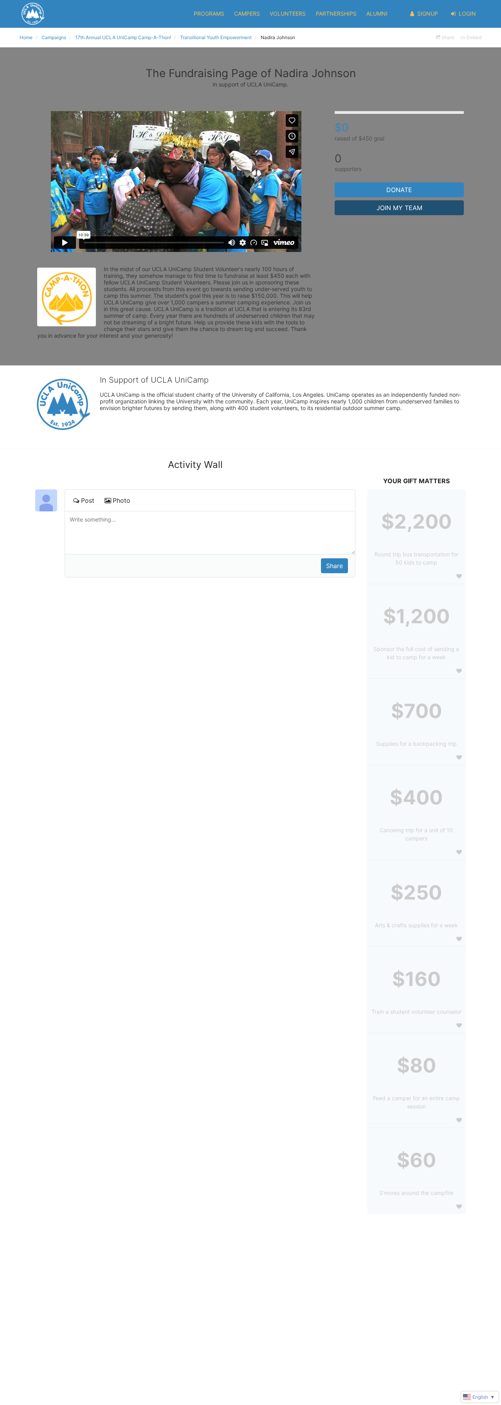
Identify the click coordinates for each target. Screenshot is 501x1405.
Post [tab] (87, 500)
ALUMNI (376, 13)
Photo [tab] (121, 500)
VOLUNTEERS (288, 13)
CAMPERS (247, 13)
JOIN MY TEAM (399, 208)
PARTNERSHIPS (336, 13)
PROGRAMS (209, 13)
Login (467, 13)
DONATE (399, 190)
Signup (427, 13)
